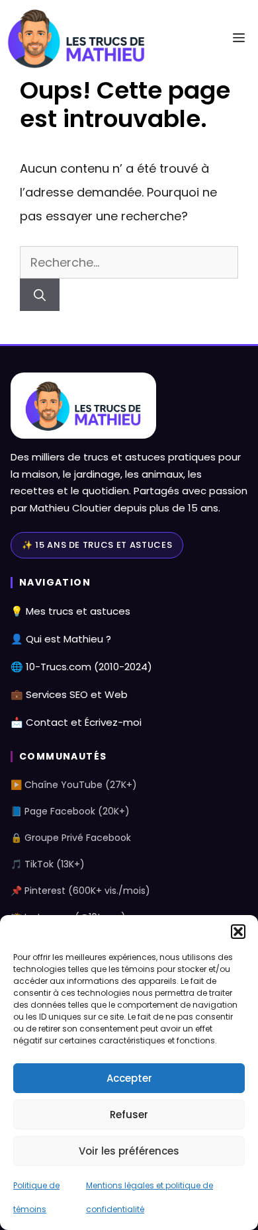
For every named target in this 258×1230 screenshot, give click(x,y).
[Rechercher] (40, 295)
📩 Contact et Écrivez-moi (76, 722)
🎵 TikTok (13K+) (48, 864)
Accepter (129, 1078)
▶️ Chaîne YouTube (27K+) (74, 784)
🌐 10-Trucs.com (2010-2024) (81, 667)
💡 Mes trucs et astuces (70, 611)
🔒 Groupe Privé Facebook (71, 837)
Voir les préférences (129, 1151)
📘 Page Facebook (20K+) (70, 811)
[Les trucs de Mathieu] (76, 38)
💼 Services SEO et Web (69, 694)
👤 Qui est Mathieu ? (61, 639)
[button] (238, 931)
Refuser (129, 1114)
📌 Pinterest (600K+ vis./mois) (80, 890)
